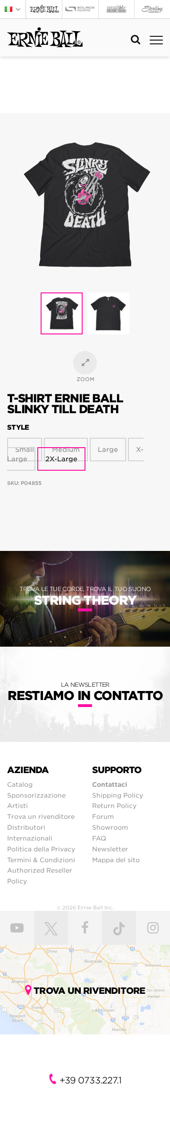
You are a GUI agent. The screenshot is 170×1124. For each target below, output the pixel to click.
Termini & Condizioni (41, 860)
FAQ (99, 838)
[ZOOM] (85, 363)
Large (108, 449)
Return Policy (114, 805)
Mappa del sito (116, 860)
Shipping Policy (117, 795)
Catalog (20, 784)
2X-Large (61, 459)
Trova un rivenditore (41, 816)
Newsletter (110, 849)
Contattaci (109, 784)
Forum (103, 816)
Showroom (110, 827)
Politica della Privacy (41, 849)
